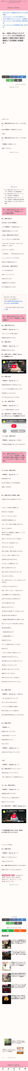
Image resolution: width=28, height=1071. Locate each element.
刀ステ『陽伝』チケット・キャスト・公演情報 (15, 18)
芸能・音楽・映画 (6, 875)
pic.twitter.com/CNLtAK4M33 (11, 303)
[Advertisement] (14, 59)
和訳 (4, 881)
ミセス (9, 881)
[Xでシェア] (6, 76)
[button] (18, 80)
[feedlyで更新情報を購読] (8, 930)
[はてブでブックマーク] (22, 76)
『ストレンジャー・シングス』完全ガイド (14, 16)
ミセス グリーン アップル (16, 879)
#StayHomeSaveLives (17, 301)
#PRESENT (9, 301)
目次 (12, 186)
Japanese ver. (20, 875)
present (9, 877)
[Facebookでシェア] (14, 76)
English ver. (6, 879)
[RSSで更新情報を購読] (20, 930)
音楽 (14, 875)
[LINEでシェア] (10, 80)
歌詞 (4, 877)
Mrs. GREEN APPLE (16, 877)
